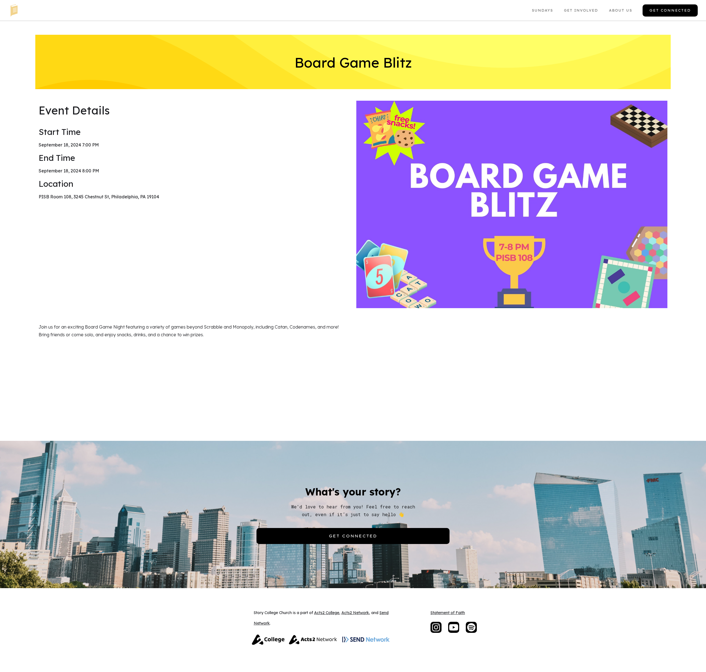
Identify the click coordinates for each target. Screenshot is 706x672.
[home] (14, 10)
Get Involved (581, 10)
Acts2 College (326, 612)
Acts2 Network (355, 612)
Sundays (542, 10)
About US (620, 10)
